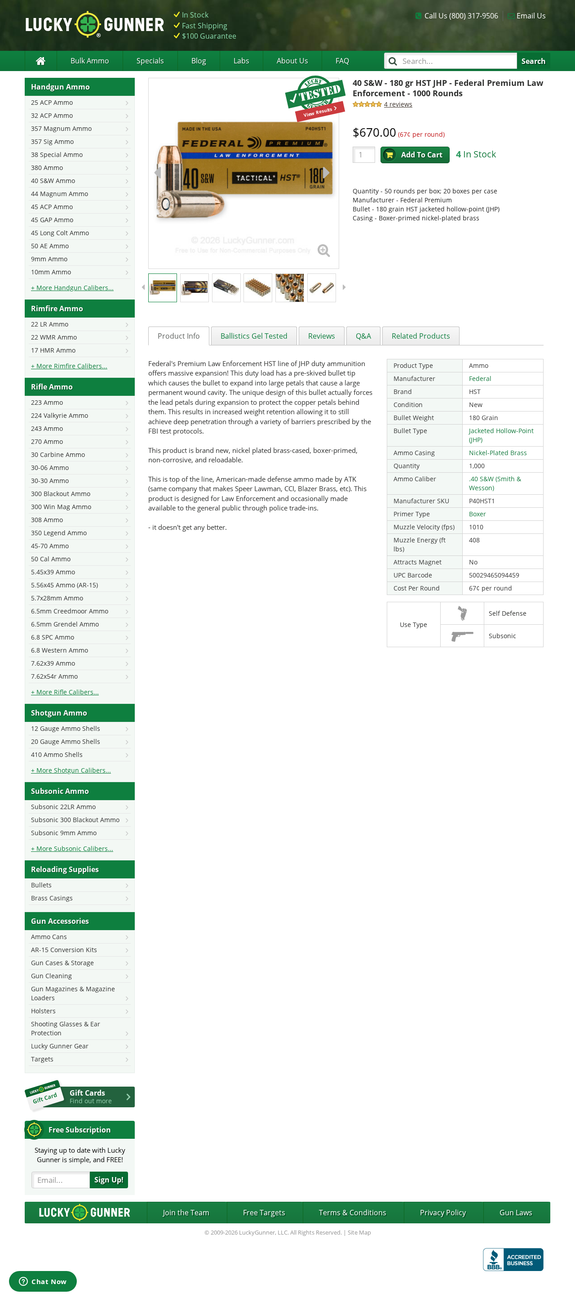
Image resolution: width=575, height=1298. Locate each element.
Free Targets (264, 1212)
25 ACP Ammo (52, 102)
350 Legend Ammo (59, 532)
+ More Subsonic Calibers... (72, 848)
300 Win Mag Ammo (61, 506)
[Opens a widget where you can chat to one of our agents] (43, 1282)
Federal (480, 378)
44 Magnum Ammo (59, 193)
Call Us (461, 16)
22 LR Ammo (49, 324)
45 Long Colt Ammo (60, 232)
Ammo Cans (49, 936)
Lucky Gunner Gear (59, 1046)
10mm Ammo (51, 272)
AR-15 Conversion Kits (64, 949)
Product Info (179, 336)
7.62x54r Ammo (54, 676)
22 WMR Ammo (54, 337)
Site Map (359, 1232)
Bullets (41, 885)
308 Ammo (47, 519)
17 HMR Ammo (53, 350)
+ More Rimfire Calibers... (69, 366)
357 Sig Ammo (52, 141)
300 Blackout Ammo (60, 493)
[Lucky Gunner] (41, 61)
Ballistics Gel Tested (254, 336)
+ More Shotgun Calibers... (71, 770)
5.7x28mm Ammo (57, 598)
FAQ (342, 61)
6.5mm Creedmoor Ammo (69, 611)
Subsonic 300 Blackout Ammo (75, 819)
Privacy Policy (443, 1212)
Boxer (477, 514)
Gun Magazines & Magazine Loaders (73, 993)
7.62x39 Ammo (53, 663)
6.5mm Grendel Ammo (65, 624)
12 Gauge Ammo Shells (65, 728)
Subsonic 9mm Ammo (64, 832)
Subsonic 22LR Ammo (63, 806)
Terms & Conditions (352, 1212)
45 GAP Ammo (52, 219)
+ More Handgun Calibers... (72, 287)
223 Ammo (47, 402)
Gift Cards (91, 1096)
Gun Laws (516, 1212)
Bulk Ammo (90, 61)
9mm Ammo (49, 259)
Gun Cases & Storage (62, 962)
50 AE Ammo (50, 246)
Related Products (421, 336)
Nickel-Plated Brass (498, 452)
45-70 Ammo (50, 546)
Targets (42, 1059)
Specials (150, 61)
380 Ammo (47, 167)
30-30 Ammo (50, 480)
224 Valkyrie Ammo (59, 415)
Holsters (43, 1011)
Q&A (363, 336)
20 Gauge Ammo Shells (65, 741)
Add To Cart (421, 155)
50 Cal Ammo (51, 559)
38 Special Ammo (57, 154)
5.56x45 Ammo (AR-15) (64, 585)
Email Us (531, 16)
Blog (198, 61)
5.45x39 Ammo (53, 572)
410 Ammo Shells (57, 754)
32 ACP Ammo (52, 115)
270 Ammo (47, 441)
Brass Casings (52, 898)
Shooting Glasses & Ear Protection (65, 1028)
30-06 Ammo (50, 467)
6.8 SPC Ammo (52, 637)
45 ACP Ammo (52, 206)
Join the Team (186, 1212)
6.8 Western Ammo (59, 650)
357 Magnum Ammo (61, 128)
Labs (241, 61)
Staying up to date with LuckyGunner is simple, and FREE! (80, 1155)
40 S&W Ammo (53, 180)
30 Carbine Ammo (58, 454)
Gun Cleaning (51, 975)
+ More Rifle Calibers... (65, 692)
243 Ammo (47, 428)
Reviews (321, 336)
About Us (292, 61)
